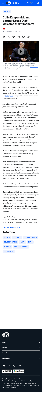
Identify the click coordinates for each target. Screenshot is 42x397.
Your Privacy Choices (17, 379)
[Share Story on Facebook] (3, 37)
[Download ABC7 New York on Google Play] (18, 371)
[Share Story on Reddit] (13, 37)
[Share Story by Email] (23, 37)
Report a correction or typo (11, 227)
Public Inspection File (30, 383)
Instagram (9, 95)
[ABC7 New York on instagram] (14, 366)
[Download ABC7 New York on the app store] (7, 371)
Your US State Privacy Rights (26, 381)
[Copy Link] (28, 37)
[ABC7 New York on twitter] (9, 366)
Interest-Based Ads (16, 383)
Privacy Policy (6, 379)
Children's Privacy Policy (9, 381)
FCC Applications (7, 385)
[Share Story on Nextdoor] (18, 37)
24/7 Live (16, 3)
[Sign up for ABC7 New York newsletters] (19, 366)
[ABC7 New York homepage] (8, 3)
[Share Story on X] (8, 37)
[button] (3, 3)
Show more (34, 67)
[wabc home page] (5, 334)
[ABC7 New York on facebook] (4, 366)
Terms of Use (5, 383)
